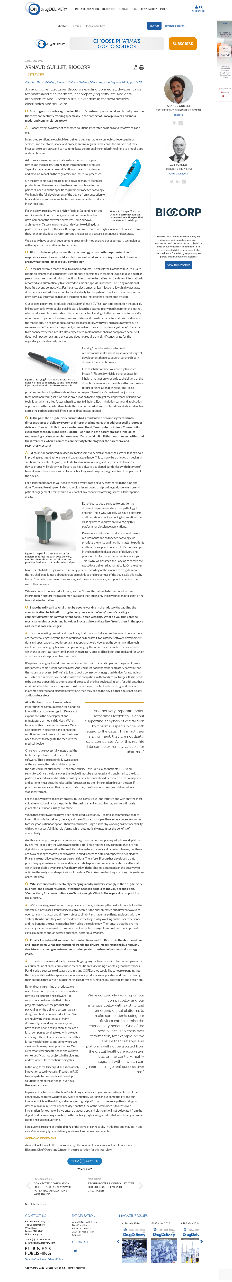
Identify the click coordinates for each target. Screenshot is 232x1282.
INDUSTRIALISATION (87, 8)
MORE (163, 8)
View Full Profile (178, 265)
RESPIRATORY (149, 8)
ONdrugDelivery (178, 173)
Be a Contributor (81, 1225)
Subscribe (198, 11)
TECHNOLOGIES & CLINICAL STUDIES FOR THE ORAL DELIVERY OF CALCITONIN (111, 1187)
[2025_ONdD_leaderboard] (116, 52)
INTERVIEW (36, 74)
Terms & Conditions (35, 1259)
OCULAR (123, 8)
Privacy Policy (55, 1259)
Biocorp (178, 114)
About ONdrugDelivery (84, 1221)
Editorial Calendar (82, 1228)
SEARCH (63, 25)
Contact (76, 1234)
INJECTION (108, 8)
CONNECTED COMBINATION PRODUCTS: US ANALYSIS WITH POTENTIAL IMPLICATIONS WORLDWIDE (53, 1189)
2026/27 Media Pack (83, 1231)
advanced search (174, 25)
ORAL (135, 8)
